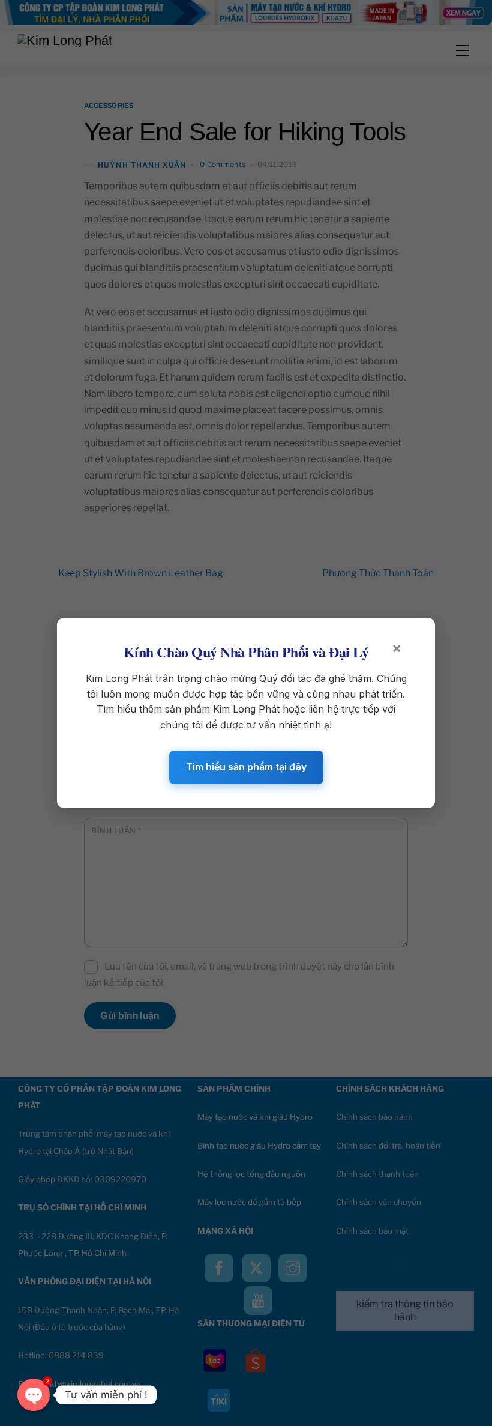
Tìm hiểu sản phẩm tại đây (246, 767)
